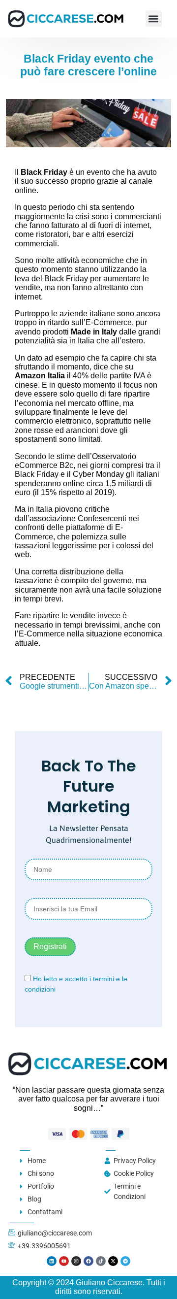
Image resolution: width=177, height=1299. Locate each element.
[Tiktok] (101, 1261)
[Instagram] (76, 1261)
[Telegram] (125, 1261)
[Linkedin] (52, 1261)
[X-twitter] (113, 1261)
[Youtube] (64, 1261)
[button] (154, 18)
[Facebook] (88, 1261)
